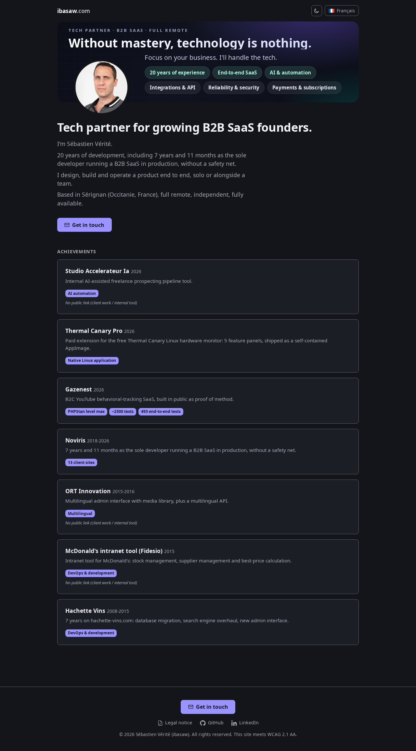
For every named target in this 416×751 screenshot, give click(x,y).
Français (346, 10)
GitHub (215, 722)
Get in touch (88, 225)
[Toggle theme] (316, 10)
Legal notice (178, 722)
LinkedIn (249, 722)
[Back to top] (404, 741)
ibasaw (73, 11)
